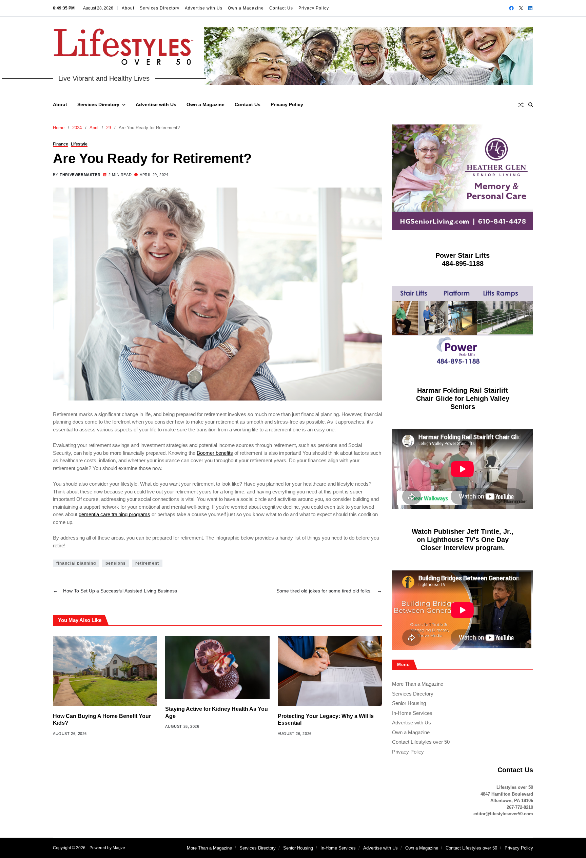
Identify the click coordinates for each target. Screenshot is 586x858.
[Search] (530, 104)
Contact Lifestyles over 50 (421, 742)
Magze (119, 847)
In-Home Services (412, 713)
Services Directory (159, 8)
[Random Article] (521, 105)
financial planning (76, 563)
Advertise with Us (203, 8)
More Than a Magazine (417, 684)
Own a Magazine (246, 8)
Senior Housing (409, 703)
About (128, 8)
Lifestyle (79, 143)
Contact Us (281, 8)
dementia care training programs (114, 514)
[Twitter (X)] (521, 8)
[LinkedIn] (530, 8)
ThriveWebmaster (80, 174)
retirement (147, 563)
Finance (60, 143)
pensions (115, 563)
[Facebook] (511, 8)
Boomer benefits (215, 453)
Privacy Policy (313, 8)
